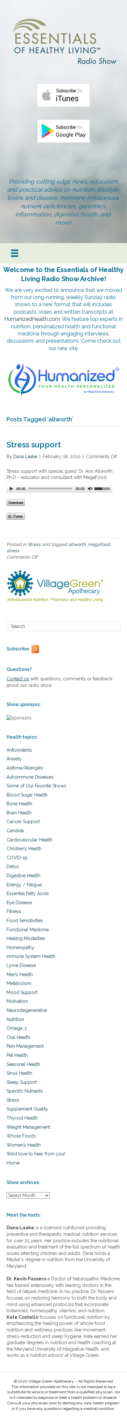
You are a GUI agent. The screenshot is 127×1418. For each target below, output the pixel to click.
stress (13, 550)
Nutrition (15, 1019)
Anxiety (14, 758)
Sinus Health (19, 1073)
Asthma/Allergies (25, 767)
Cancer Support (23, 821)
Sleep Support (22, 1082)
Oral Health (18, 1037)
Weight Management (28, 1127)
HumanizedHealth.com (32, 319)
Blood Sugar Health (27, 795)
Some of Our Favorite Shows (36, 785)
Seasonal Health (23, 1064)
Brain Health (19, 812)
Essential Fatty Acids (28, 893)
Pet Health (17, 1055)
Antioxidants (19, 750)
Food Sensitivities (25, 920)
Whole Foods (21, 1135)
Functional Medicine (28, 929)
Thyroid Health (22, 1118)
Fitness (14, 911)
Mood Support (22, 992)
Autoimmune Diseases (30, 777)
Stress (34, 544)
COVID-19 (17, 857)
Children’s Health (24, 848)
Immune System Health (31, 956)
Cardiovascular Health (29, 839)
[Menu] (15, 253)
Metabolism (19, 983)
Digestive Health (23, 875)
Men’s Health (20, 974)
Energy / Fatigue (24, 884)
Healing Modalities (26, 938)
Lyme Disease (21, 965)
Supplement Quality (27, 1108)
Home (13, 1163)
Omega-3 (17, 1028)
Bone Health (19, 803)
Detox (13, 866)
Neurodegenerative (27, 1010)
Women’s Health (24, 1145)
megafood (99, 544)
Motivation (17, 1001)
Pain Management (25, 1046)
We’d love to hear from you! (36, 1153)
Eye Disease (19, 902)
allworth (77, 544)
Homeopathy (20, 947)
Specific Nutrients (25, 1091)
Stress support (34, 444)
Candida (15, 830)
